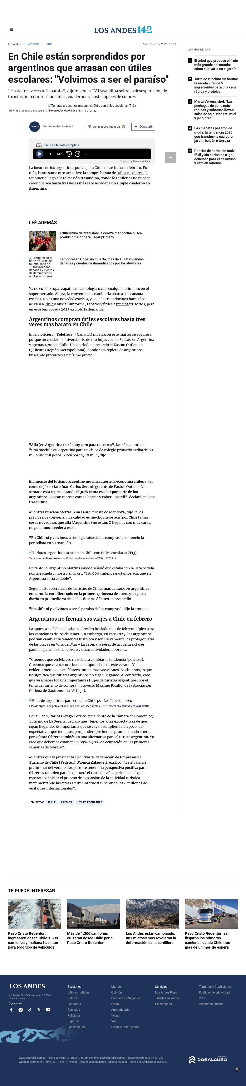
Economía (74, 1004)
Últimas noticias (78, 992)
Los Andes (14, 44)
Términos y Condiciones (215, 987)
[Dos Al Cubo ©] (208, 1062)
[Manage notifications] (237, 1069)
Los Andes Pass (166, 992)
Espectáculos (76, 1027)
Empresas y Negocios (125, 998)
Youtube (48, 1009)
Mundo (116, 987)
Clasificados (163, 1004)
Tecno (115, 1015)
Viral (114, 1021)
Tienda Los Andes (167, 998)
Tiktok (29, 1009)
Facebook (11, 1009)
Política (72, 998)
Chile (49, 304)
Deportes (73, 1021)
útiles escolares (89, 802)
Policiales (74, 1015)
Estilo (115, 1004)
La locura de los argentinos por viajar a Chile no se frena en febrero (85, 167)
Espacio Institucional (125, 1027)
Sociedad (33, 44)
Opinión (116, 992)
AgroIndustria (120, 1010)
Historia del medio (211, 1004)
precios (122, 304)
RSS (202, 998)
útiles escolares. (130, 173)
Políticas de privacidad (214, 992)
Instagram (20, 1009)
